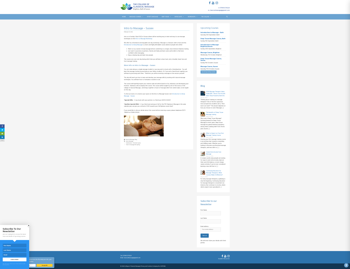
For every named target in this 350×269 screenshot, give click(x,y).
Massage (131, 141)
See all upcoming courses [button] (208, 72)
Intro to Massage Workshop (143, 39)
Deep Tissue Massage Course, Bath (213, 38)
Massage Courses (135, 17)
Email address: (205, 226)
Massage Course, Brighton (210, 52)
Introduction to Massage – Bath (212, 32)
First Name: (204, 210)
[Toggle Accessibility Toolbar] (346, 265)
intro (127, 141)
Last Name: (204, 218)
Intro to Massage (130, 140)
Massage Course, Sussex (209, 66)
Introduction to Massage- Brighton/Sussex (210, 46)
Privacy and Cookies (146, 266)
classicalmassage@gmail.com (132, 258)
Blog (136, 140)
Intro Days (178, 17)
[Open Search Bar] (227, 17)
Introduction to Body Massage (133, 45)
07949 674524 (127, 256)
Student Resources (224, 259)
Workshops (192, 17)
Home (124, 17)
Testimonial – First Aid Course (133, 143)
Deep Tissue (165, 17)
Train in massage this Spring (133, 145)
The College (205, 17)
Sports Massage (152, 17)
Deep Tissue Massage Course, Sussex (211, 59)
